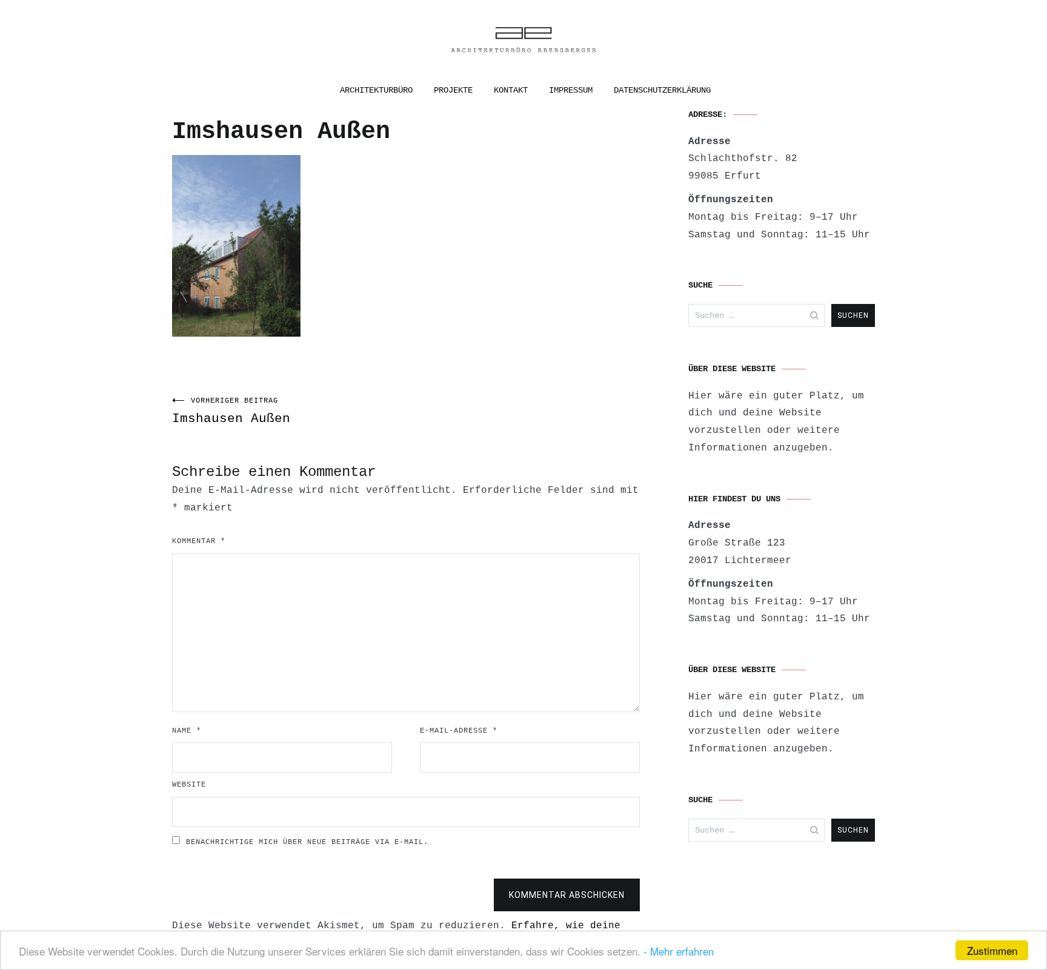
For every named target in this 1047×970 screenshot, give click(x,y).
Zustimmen (992, 950)
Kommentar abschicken (567, 895)
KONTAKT (511, 90)
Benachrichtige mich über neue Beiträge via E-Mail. (307, 842)
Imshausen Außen (231, 411)
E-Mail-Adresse (458, 731)
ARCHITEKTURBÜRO (376, 90)
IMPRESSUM (571, 90)
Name (186, 731)
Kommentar (198, 541)
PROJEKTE (453, 90)
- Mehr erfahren (678, 950)
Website (189, 784)
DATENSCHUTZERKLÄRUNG (662, 90)
